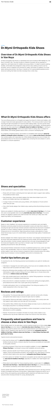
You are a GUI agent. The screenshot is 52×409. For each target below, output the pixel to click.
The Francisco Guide (7, 1)
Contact (4, 397)
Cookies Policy (5, 394)
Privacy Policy (5, 395)
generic (3, 45)
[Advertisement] (26, 23)
